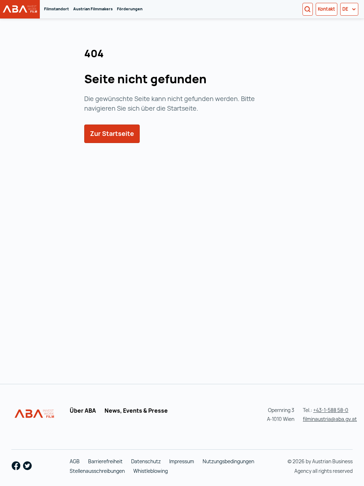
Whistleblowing (150, 470)
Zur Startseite (115, 133)
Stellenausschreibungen (97, 470)
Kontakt (326, 9)
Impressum (181, 461)
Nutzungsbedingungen (228, 461)
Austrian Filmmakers (93, 8)
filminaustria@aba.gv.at (330, 419)
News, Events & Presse (136, 410)
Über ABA (83, 410)
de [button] (345, 9)
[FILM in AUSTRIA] (34, 414)
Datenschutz (146, 461)
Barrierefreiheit (105, 461)
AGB (75, 461)
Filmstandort (56, 8)
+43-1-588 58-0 (330, 410)
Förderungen (130, 8)
